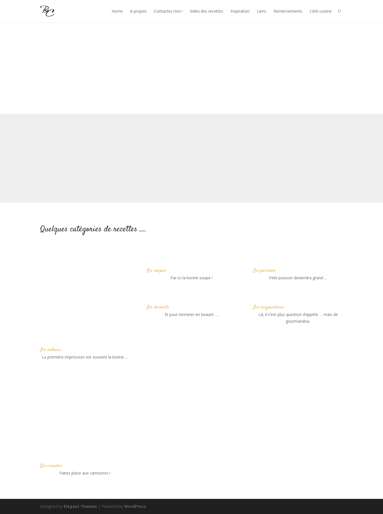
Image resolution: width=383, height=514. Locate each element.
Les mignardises (268, 307)
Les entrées (50, 349)
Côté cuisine (321, 11)
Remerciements (288, 11)
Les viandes (51, 465)
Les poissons (264, 270)
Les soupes (156, 270)
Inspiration (240, 11)
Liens (261, 11)
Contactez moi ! (168, 11)
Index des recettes (206, 11)
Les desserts (158, 307)
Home (117, 11)
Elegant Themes (80, 506)
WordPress (135, 506)
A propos (138, 11)
